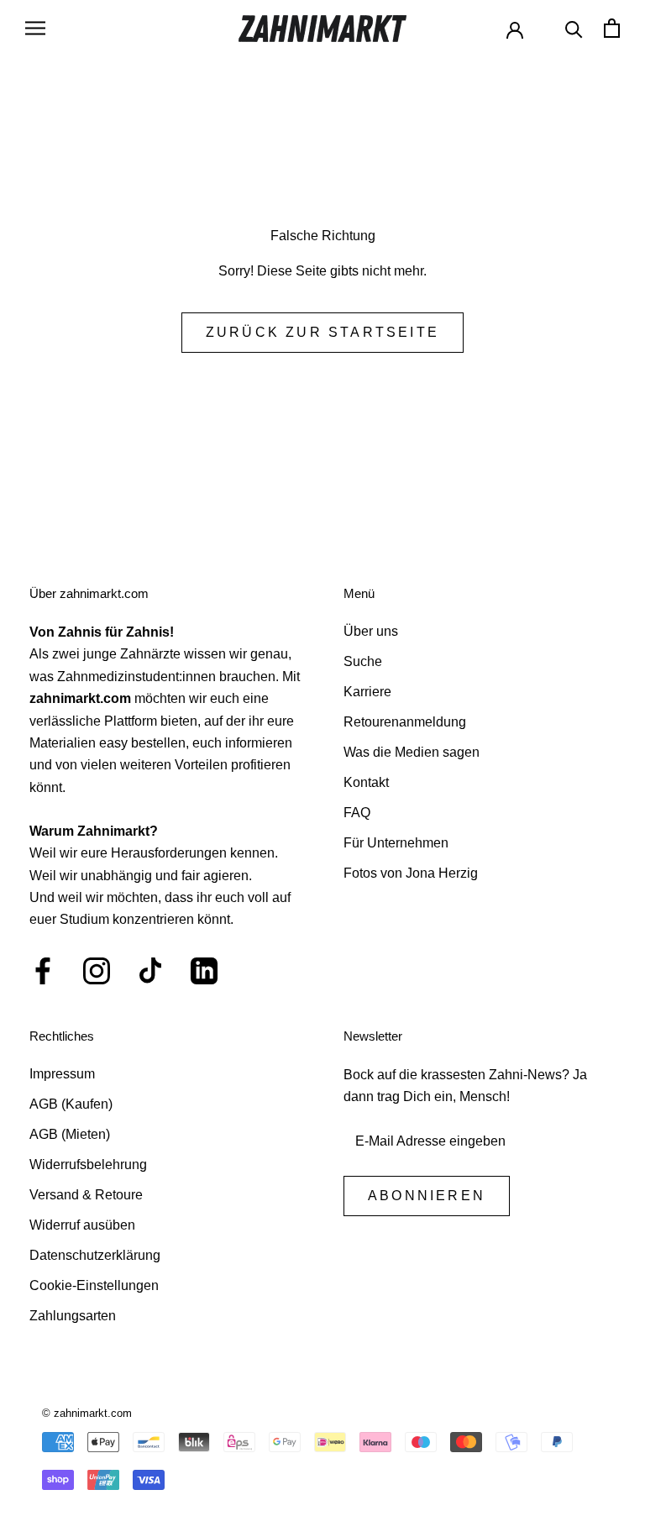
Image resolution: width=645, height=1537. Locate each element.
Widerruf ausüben (82, 1225)
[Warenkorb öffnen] (612, 28)
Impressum (62, 1074)
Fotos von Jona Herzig (410, 873)
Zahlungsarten (72, 1316)
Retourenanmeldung (404, 722)
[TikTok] (150, 970)
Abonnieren (426, 1195)
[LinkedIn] (204, 970)
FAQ (356, 812)
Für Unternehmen (395, 843)
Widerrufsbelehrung (88, 1164)
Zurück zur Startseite (322, 332)
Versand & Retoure (86, 1195)
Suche (362, 661)
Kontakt (366, 782)
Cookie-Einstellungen (94, 1285)
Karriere (367, 692)
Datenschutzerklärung (94, 1255)
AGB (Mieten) (69, 1134)
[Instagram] (96, 970)
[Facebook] (42, 970)
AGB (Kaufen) (71, 1104)
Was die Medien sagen (411, 752)
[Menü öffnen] (35, 28)
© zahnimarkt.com (87, 1413)
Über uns (370, 631)
